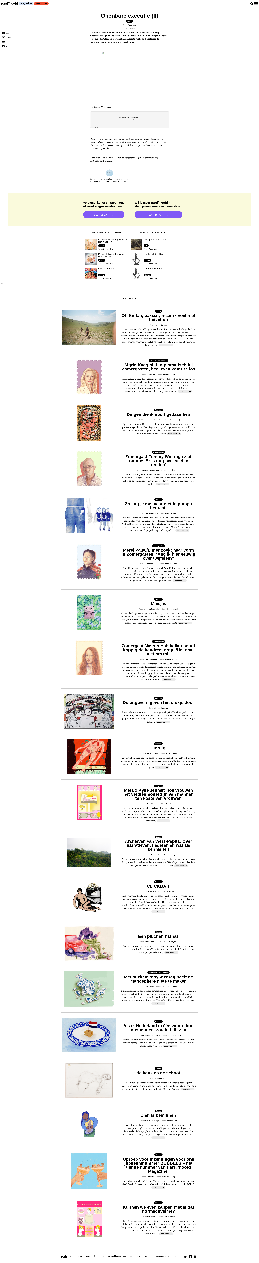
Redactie (150, 1176)
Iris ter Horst (171, 1121)
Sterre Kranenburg (172, 420)
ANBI (139, 1256)
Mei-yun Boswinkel (152, 609)
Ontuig (158, 748)
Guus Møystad (172, 942)
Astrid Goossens (150, 563)
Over (80, 1256)
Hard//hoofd (9, 3)
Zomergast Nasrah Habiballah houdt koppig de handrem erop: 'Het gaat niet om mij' (158, 649)
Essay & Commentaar (158, 360)
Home (72, 1256)
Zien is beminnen (158, 1115)
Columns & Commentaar (158, 973)
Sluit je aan (101, 214)
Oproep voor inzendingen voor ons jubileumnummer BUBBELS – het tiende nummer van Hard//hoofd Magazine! (158, 1165)
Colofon (101, 1256)
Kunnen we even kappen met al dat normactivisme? (158, 1209)
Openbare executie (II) (129, 16)
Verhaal (158, 410)
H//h (64, 1256)
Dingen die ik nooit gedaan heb (158, 414)
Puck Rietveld (171, 753)
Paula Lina (132, 25)
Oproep (158, 1155)
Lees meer (164, 345)
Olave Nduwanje (152, 1121)
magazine (26, 3)
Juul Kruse (150, 374)
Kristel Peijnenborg (169, 986)
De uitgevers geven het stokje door (158, 702)
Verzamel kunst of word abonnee (120, 1256)
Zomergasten (158, 452)
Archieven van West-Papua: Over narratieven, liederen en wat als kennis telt (158, 845)
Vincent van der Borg (150, 470)
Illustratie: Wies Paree (100, 106)
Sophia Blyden (161, 1078)
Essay (158, 311)
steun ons (41, 3)
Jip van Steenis (161, 325)
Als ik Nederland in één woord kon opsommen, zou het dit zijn (158, 1027)
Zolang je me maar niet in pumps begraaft (158, 505)
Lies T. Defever (150, 659)
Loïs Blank (151, 804)
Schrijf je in (156, 214)
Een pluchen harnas (158, 936)
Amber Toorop (169, 855)
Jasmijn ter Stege (174, 1035)
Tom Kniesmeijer (151, 942)
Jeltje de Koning (169, 374)
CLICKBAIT (158, 886)
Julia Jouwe (151, 855)
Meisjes (158, 603)
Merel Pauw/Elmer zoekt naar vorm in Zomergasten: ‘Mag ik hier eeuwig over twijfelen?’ (158, 554)
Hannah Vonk (172, 609)
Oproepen (148, 1256)
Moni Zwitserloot (151, 753)
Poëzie (158, 1068)
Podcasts (175, 1256)
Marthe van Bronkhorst (150, 1035)
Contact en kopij (162, 1256)
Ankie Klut (152, 891)
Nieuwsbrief (90, 1256)
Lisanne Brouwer (161, 708)
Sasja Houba (169, 891)
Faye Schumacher (149, 420)
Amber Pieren (169, 804)
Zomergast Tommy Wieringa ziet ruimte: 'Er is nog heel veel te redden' (158, 460)
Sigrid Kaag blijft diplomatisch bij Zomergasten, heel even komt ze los (158, 367)
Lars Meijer (149, 986)
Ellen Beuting (170, 513)
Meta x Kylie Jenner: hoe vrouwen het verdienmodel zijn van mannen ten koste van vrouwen (158, 794)
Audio (129, 21)
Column (158, 786)
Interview (158, 698)
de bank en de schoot (158, 1073)
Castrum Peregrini (103, 160)
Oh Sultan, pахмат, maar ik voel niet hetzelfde (158, 317)
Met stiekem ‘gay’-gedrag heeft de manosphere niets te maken (158, 979)
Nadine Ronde (152, 513)
